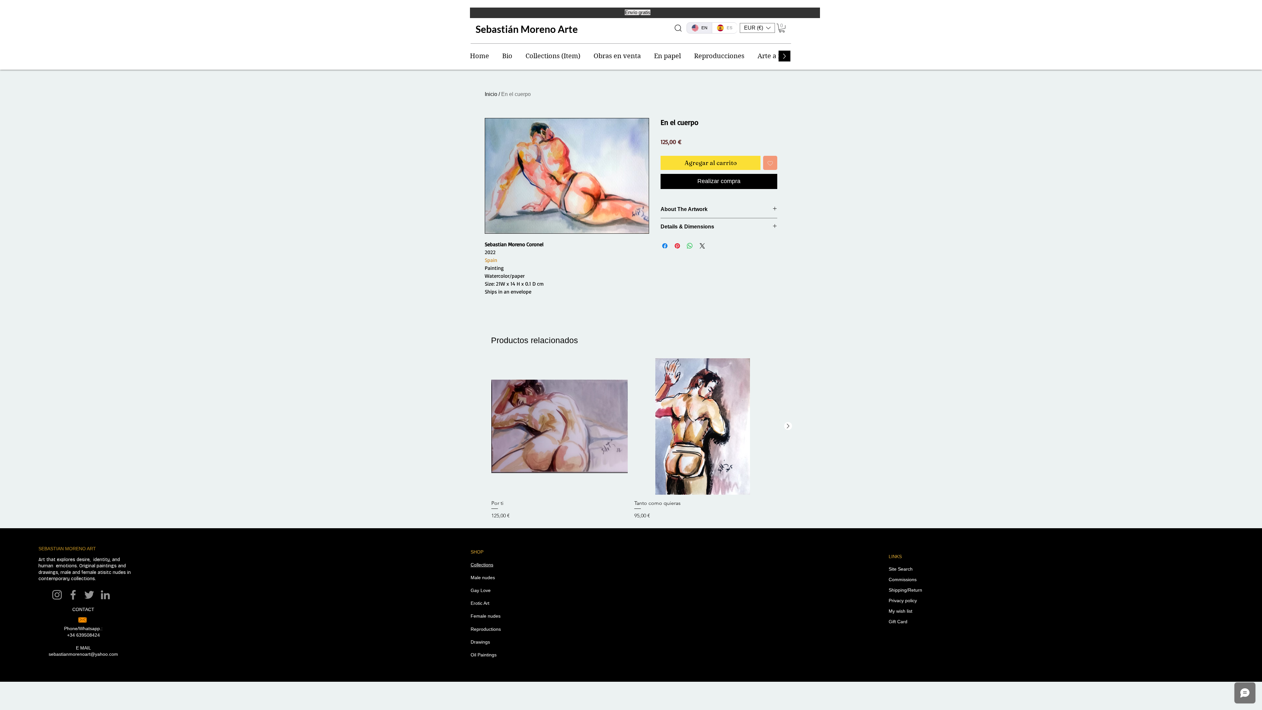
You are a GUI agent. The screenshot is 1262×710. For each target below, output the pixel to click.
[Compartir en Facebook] (665, 246)
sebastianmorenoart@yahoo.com (83, 654)
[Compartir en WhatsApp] (690, 246)
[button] (757, 28)
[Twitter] (89, 594)
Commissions (903, 579)
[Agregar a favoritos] (770, 163)
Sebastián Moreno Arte (527, 29)
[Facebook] (73, 594)
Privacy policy (903, 600)
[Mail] (82, 620)
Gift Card (898, 621)
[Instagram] (57, 594)
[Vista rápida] (559, 426)
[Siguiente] (788, 426)
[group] (631, 439)
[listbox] (757, 28)
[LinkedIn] (105, 594)
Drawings (480, 642)
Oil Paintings (484, 654)
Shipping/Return (905, 590)
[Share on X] (702, 246)
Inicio (491, 94)
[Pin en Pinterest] (677, 246)
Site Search (901, 569)
